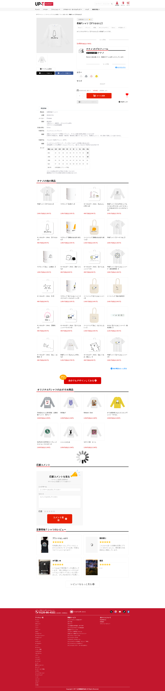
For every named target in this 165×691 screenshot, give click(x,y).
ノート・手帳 (38, 649)
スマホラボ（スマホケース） (74, 639)
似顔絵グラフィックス (73, 629)
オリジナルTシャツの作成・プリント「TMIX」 (78, 641)
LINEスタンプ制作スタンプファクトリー (77, 633)
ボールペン (37, 647)
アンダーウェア (38, 675)
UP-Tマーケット (40, 14)
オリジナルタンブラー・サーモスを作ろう (77, 645)
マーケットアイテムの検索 (52, 14)
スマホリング (38, 637)
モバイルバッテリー (40, 635)
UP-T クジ (70, 623)
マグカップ (37, 641)
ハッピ (36, 677)
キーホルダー (38, 643)
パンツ (36, 627)
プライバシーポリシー (105, 623)
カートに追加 (101, 95)
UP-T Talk (70, 621)
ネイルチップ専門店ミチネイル (75, 631)
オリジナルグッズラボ (73, 637)
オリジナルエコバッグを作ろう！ (75, 643)
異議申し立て (124, 102)
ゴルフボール (38, 653)
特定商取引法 (103, 619)
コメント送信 (58, 518)
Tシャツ (37, 9)
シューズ (37, 657)
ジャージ (37, 679)
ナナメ (101, 53)
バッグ (87, 9)
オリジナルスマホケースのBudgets (76, 627)
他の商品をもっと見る (120, 368)
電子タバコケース (39, 665)
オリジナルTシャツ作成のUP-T (75, 619)
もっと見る (103, 39)
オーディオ (37, 661)
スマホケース (38, 633)
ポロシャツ (37, 623)
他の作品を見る (121, 67)
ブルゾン (37, 681)
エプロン (37, 671)
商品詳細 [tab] (43, 108)
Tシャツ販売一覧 (63, 14)
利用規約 (102, 621)
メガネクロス (38, 651)
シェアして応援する (65, 73)
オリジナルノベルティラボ (74, 635)
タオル (36, 631)
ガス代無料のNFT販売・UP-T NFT (76, 625)
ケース (36, 663)
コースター (37, 659)
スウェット (37, 629)
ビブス (36, 683)
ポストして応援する (46, 73)
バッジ (36, 645)
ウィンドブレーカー (40, 673)
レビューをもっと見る (81, 584)
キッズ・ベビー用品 (40, 669)
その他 (36, 685)
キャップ (37, 667)
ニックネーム (42, 486)
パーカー (45, 9)
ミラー (36, 655)
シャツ (36, 625)
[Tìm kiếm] (111, 4)
